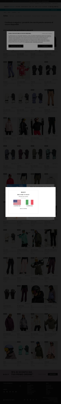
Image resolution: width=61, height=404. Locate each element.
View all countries (23, 208)
